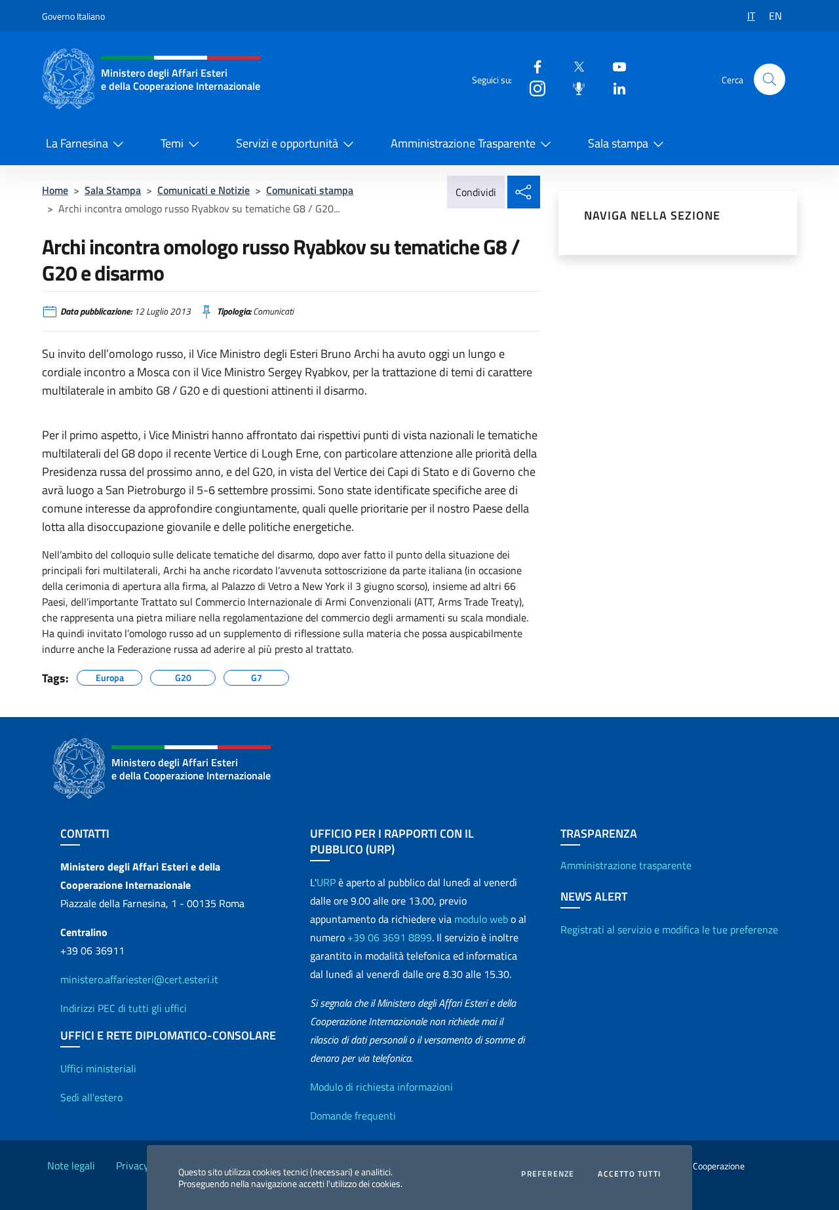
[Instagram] (532, 87)
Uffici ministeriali (98, 1068)
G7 (256, 676)
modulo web (481, 919)
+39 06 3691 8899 (389, 937)
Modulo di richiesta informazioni (381, 1087)
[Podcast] (573, 87)
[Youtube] (614, 66)
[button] (769, 79)
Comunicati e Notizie (203, 190)
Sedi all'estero (91, 1097)
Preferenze (547, 1174)
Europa (110, 676)
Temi (172, 143)
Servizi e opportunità (287, 143)
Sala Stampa (113, 190)
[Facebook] (532, 66)
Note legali (71, 1165)
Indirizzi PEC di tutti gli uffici (123, 1008)
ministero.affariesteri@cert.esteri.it (139, 979)
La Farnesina (77, 143)
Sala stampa (618, 143)
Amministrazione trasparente (626, 865)
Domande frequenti (353, 1115)
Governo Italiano (73, 16)
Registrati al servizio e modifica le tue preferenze (669, 929)
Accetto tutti (629, 1174)
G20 (183, 676)
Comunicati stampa (309, 190)
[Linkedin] (614, 87)
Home (55, 190)
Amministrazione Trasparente (463, 143)
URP (326, 882)
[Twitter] (573, 66)
